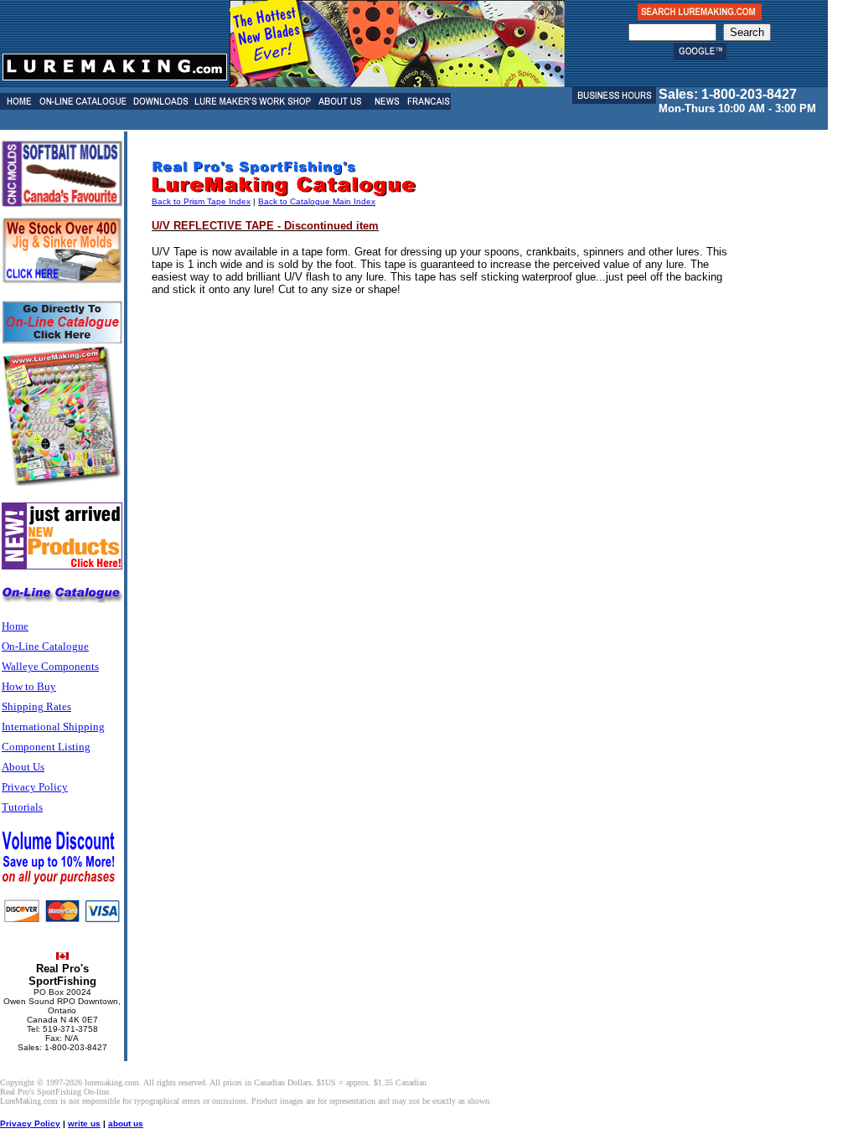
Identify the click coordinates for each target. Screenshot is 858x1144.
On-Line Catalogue (45, 646)
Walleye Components (50, 666)
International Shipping (53, 726)
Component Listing (46, 746)
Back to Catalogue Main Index (316, 201)
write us (84, 1123)
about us (125, 1123)
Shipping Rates (36, 706)
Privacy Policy (35, 787)
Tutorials (22, 807)
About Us (23, 766)
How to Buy (29, 686)
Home (15, 626)
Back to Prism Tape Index (201, 201)
